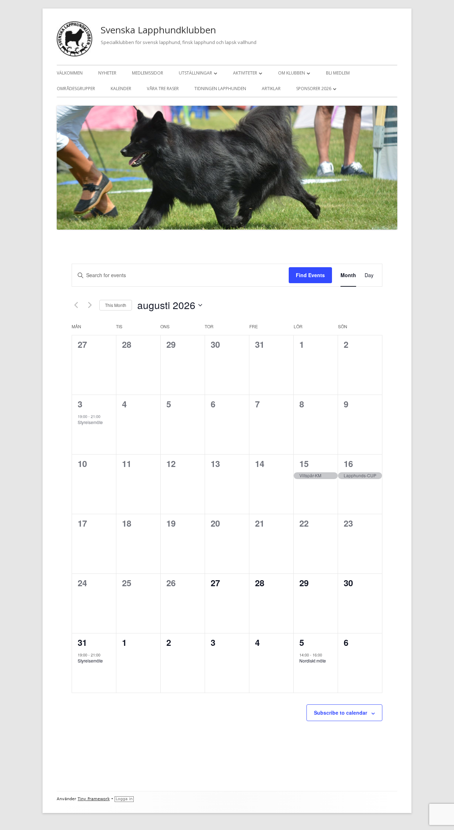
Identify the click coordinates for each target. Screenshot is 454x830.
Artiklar (271, 89)
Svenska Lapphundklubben (158, 29)
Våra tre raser (163, 89)
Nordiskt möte (312, 661)
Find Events (310, 275)
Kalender (121, 89)
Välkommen (70, 73)
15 (304, 463)
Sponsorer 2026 (313, 89)
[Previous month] (76, 305)
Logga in (124, 799)
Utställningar (195, 73)
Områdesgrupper (76, 89)
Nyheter (107, 73)
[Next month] (89, 305)
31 (82, 642)
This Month (115, 305)
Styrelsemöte (90, 422)
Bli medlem (338, 73)
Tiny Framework (94, 799)
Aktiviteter (245, 73)
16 (348, 463)
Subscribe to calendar (340, 712)
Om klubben (291, 73)
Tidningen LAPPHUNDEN (220, 89)
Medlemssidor (147, 73)
